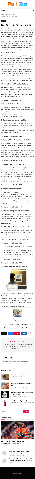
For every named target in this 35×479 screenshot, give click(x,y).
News (10, 462)
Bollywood (12, 455)
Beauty (4, 21)
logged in (13, 361)
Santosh (4, 28)
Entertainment (20, 455)
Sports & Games (5, 446)
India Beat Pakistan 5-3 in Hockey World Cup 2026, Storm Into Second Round (13, 444)
